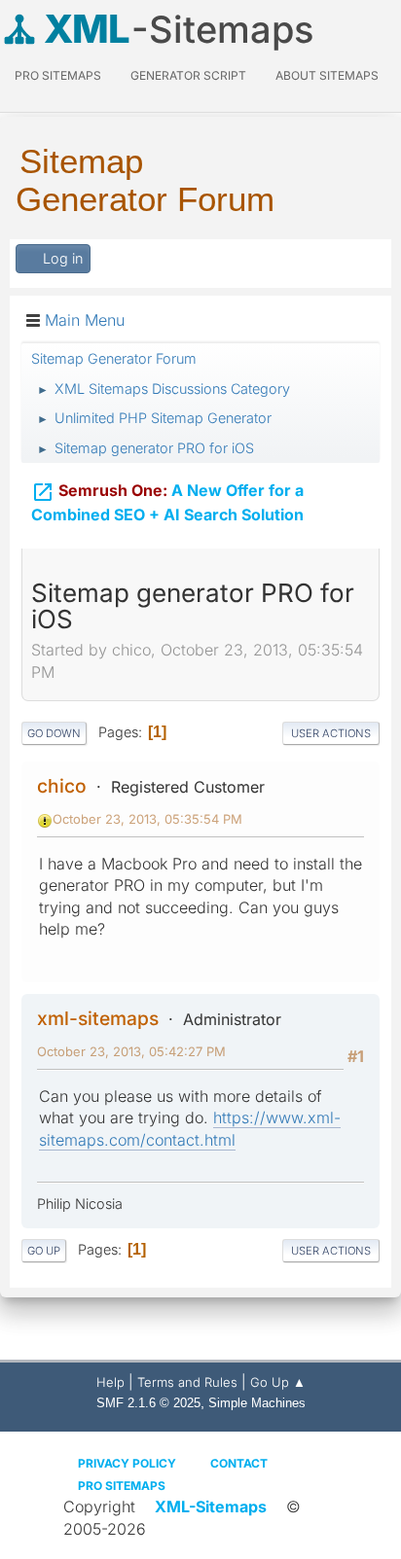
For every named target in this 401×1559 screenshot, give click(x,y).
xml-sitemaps (98, 1018)
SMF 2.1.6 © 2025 (148, 1403)
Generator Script (188, 75)
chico (62, 785)
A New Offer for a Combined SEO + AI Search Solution (167, 502)
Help (110, 1382)
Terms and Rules (187, 1382)
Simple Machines (257, 1403)
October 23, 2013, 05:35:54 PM (147, 819)
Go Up (43, 1251)
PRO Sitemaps (58, 75)
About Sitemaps (327, 75)
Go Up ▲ (278, 1382)
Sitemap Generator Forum (145, 180)
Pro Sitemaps (121, 1485)
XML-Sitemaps (211, 1506)
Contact (239, 1463)
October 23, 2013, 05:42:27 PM (131, 1051)
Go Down (54, 733)
